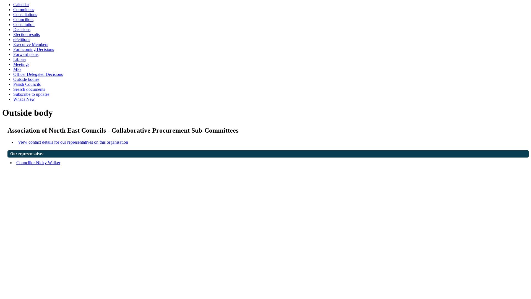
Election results (26, 34)
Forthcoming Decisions (33, 49)
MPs (17, 69)
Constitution (24, 24)
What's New (24, 99)
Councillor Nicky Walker (38, 162)
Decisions (21, 29)
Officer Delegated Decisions (38, 74)
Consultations (25, 14)
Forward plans (25, 54)
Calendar (21, 4)
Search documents (29, 89)
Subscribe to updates (31, 94)
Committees (23, 9)
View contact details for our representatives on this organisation (73, 142)
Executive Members (30, 44)
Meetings (21, 64)
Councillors (23, 19)
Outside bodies (26, 79)
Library (19, 59)
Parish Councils (27, 84)
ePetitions (21, 39)
